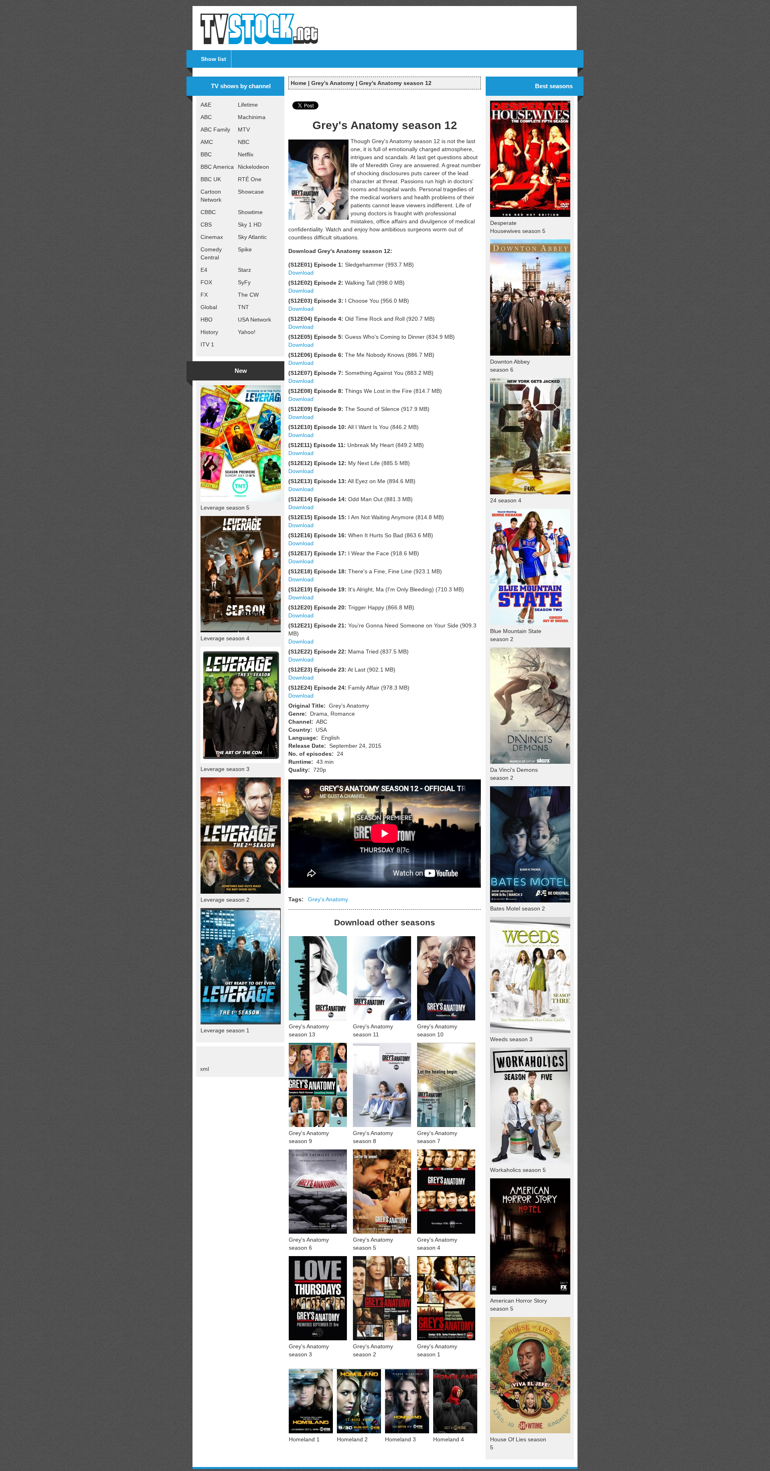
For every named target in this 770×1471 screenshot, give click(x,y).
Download (301, 272)
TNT (243, 307)
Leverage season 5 (225, 507)
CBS (206, 224)
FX (204, 294)
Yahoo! (246, 332)
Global (209, 307)
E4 (204, 270)
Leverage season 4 (225, 638)
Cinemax (212, 237)
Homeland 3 (400, 1439)
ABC (206, 117)
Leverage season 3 (225, 769)
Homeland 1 (304, 1439)
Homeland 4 (448, 1439)
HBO (207, 319)
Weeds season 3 (511, 1039)
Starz (244, 270)
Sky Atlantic (252, 237)
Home (298, 83)
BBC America (217, 167)
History (209, 332)
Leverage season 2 (225, 899)
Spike (245, 249)
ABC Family (215, 129)
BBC (206, 154)
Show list (213, 59)
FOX (206, 282)
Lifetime (248, 104)
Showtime (250, 212)
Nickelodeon (253, 167)
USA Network (254, 319)
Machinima (251, 117)
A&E (206, 104)
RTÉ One (249, 179)
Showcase (251, 191)
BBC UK (211, 179)
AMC (207, 142)
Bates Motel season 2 (517, 908)
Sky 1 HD (249, 224)
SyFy (244, 282)
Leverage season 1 (225, 1030)
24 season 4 (505, 500)
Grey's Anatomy (332, 83)
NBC (243, 142)
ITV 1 (207, 344)
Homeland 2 (352, 1439)
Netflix (245, 154)
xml (204, 1069)
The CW (248, 294)
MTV (244, 129)
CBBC (208, 212)
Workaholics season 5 (518, 1170)
